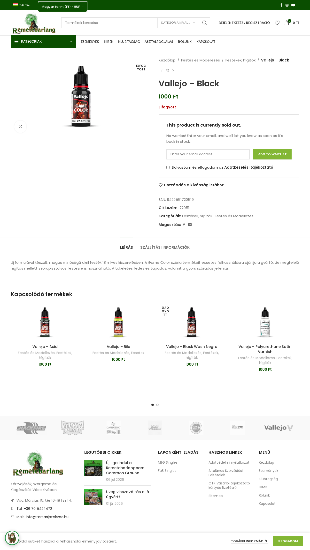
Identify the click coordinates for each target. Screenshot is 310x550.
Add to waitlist (272, 154)
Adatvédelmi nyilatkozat (229, 462)
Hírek (263, 487)
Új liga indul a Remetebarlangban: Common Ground (125, 467)
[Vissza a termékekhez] (167, 71)
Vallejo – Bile (118, 346)
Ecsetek (137, 352)
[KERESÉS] (204, 22)
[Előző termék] (161, 71)
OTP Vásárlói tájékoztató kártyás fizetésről (229, 485)
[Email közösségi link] (190, 224)
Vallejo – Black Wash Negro (191, 346)
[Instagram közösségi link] (287, 5)
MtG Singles (168, 462)
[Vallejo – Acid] (45, 322)
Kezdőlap (167, 60)
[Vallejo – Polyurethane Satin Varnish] (265, 322)
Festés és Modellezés (200, 60)
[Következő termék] (173, 71)
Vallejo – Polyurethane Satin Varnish (265, 349)
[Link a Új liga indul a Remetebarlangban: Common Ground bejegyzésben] (93, 468)
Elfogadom (288, 541)
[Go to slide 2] (157, 405)
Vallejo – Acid (45, 346)
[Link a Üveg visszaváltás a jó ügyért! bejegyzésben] (93, 497)
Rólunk (264, 495)
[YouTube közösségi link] (293, 5)
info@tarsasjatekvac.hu (47, 516)
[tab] (126, 245)
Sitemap (216, 495)
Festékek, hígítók (240, 60)
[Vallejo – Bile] (118, 322)
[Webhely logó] (33, 22)
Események (268, 470)
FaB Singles (167, 470)
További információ (249, 541)
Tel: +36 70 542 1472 (34, 508)
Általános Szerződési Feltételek (226, 472)
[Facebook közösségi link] (281, 5)
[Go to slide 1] (152, 405)
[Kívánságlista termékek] (277, 23)
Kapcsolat (267, 503)
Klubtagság (268, 478)
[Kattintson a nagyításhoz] (20, 127)
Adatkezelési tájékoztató (248, 167)
